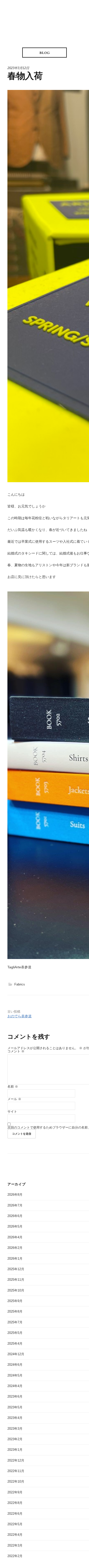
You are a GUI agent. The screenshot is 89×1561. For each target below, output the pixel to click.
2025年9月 (14, 1301)
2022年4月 (14, 1534)
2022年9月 (14, 1492)
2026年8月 (14, 1194)
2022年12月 (15, 1460)
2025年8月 (14, 1311)
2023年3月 (14, 1428)
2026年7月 (14, 1205)
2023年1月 (14, 1449)
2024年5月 (14, 1375)
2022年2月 (14, 1556)
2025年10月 (15, 1290)
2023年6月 (14, 1396)
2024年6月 (14, 1364)
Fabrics (19, 984)
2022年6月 (14, 1513)
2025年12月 (15, 1269)
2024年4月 (14, 1386)
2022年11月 (15, 1471)
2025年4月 (14, 1343)
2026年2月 (14, 1248)
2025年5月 (14, 1333)
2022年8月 (14, 1503)
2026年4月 (14, 1237)
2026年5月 (14, 1226)
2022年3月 (14, 1545)
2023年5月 (14, 1407)
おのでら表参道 (19, 1016)
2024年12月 (15, 1354)
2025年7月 (14, 1322)
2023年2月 (14, 1439)
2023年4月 (14, 1418)
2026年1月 (14, 1258)
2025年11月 (15, 1279)
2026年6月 (14, 1216)
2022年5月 (14, 1524)
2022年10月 (15, 1481)
